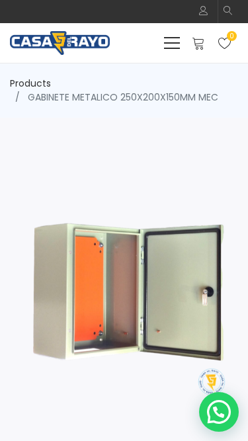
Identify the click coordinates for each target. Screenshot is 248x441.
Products (30, 83)
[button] (228, 11)
